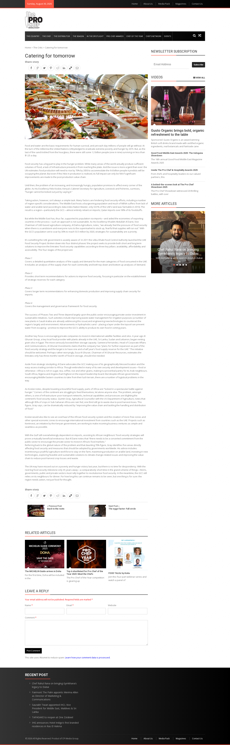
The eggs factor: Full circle (122, 507)
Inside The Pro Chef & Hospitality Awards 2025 (174, 170)
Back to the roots (55, 507)
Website (112, 605)
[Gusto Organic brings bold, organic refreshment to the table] (178, 105)
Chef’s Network (153, 36)
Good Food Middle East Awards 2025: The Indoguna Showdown (177, 154)
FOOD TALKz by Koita (119, 573)
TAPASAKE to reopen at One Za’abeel (52, 717)
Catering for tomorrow (50, 56)
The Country (32, 36)
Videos (158, 119)
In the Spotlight (95, 36)
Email (70, 605)
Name (29, 605)
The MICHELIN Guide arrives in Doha (43, 571)
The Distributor (62, 36)
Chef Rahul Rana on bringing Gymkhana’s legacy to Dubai (178, 251)
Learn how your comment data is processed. (87, 657)
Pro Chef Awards (114, 36)
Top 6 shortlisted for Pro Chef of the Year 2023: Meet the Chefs (85, 572)
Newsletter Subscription (174, 51)
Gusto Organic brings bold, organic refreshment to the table (177, 132)
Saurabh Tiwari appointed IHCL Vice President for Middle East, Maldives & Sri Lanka (54, 708)
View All (200, 77)
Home (135, 3)
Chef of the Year (134, 36)
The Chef (46, 36)
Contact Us (197, 3)
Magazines (180, 3)
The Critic (38, 47)
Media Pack (164, 3)
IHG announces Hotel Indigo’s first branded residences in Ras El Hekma (55, 724)
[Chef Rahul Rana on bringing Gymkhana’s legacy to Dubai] (178, 241)
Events (167, 36)
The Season (78, 36)
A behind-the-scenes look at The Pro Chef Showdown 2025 (172, 185)
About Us (148, 3)
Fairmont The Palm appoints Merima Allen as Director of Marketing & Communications (55, 696)
